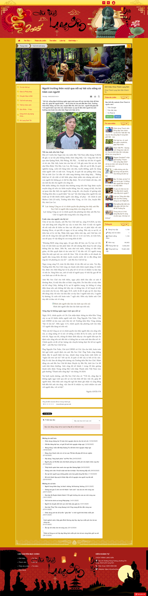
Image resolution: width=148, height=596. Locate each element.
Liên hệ (34, 562)
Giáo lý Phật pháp (26, 92)
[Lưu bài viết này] (99, 96)
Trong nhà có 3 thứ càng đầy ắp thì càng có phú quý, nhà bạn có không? (117, 214)
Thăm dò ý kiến (24, 566)
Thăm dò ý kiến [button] (40, 40)
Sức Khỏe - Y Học (26, 109)
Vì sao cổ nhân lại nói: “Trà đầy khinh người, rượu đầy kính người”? (121, 191)
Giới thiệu (22, 558)
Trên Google (112, 107)
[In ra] (95, 96)
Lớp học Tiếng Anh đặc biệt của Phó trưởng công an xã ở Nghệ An (121, 198)
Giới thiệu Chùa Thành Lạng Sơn (117, 87)
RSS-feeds (22, 570)
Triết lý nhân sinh (25, 105)
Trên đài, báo (112, 110)
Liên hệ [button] (62, 40)
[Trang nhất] (19, 40)
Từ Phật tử (111, 113)
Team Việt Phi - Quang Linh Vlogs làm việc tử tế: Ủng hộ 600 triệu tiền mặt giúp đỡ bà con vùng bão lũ (117, 151)
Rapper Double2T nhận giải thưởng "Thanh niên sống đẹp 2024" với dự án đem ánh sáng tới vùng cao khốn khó (117, 161)
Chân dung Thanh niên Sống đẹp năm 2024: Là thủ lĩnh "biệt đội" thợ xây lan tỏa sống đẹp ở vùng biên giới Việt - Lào (117, 132)
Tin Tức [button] (27, 40)
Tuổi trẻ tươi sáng (26, 100)
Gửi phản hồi (141, 594)
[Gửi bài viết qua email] (91, 96)
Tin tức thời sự (25, 87)
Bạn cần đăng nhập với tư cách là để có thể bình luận (64, 427)
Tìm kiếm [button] (53, 40)
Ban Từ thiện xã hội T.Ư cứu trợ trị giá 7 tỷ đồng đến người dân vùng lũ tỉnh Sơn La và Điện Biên (117, 182)
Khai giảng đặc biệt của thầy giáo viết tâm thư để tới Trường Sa (122, 206)
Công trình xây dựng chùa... (27, 115)
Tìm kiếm (35, 566)
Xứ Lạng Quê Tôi (25, 120)
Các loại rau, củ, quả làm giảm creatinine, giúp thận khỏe (121, 142)
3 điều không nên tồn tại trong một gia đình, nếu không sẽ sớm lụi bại (117, 172)
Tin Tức (34, 558)
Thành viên (22, 562)
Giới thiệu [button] (72, 40)
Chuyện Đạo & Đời (26, 96)
